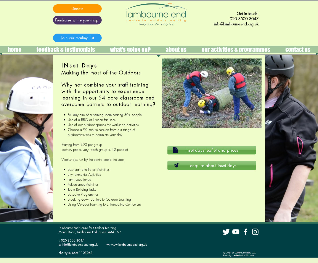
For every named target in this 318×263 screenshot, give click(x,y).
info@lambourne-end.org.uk (80, 244)
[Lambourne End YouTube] (235, 231)
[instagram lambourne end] (255, 231)
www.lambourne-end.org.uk (129, 244)
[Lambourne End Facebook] (245, 231)
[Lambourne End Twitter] (226, 231)
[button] (236, 49)
